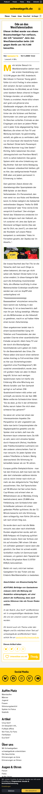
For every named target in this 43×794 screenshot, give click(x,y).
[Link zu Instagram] (21, 678)
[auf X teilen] (11, 649)
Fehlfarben (6, 735)
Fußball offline (8, 729)
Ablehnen (11, 791)
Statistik (5, 712)
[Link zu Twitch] (30, 678)
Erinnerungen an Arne (11, 757)
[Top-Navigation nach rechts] (40, 1)
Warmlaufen (7, 694)
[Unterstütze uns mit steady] (21, 656)
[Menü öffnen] (39, 9)
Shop (28, 2)
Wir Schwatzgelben (10, 748)
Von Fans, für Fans (9, 732)
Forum (15, 2)
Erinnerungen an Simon (12, 760)
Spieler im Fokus (9, 709)
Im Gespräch (36, 16)
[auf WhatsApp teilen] (23, 649)
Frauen (13, 16)
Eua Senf (5, 738)
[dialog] (21, 785)
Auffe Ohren (7, 777)
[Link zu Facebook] (13, 678)
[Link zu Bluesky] (5, 678)
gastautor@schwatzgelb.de (27, 637)
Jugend (5, 700)
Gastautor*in (12, 56)
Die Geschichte (8, 754)
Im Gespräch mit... (9, 726)
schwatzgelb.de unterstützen (14, 751)
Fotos (22, 2)
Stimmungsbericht (9, 706)
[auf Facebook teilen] (17, 649)
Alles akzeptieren (31, 791)
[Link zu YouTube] (38, 678)
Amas (20, 16)
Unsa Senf (26, 16)
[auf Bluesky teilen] (5, 649)
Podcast (7, 2)
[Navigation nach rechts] (40, 16)
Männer (7, 16)
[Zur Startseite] (21, 9)
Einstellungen (6, 786)
